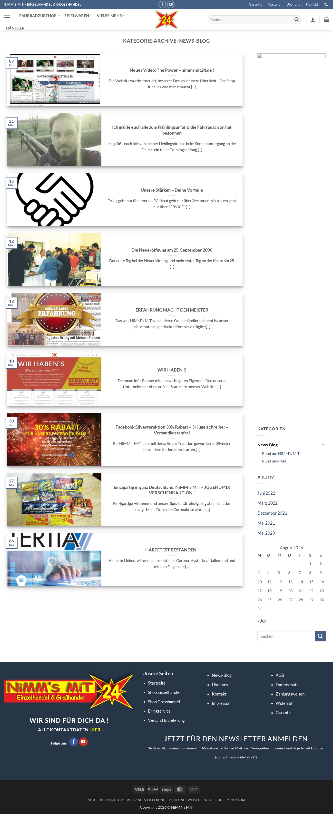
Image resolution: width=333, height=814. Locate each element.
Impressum (222, 703)
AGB (280, 675)
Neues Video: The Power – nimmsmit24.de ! (172, 70)
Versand (274, 4)
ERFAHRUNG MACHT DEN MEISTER (172, 310)
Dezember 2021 (272, 513)
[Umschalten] (323, 445)
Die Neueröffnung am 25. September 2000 (171, 250)
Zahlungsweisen (290, 693)
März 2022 (267, 503)
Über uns (293, 4)
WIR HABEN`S (171, 370)
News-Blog (267, 444)
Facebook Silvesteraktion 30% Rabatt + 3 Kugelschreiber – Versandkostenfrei (172, 429)
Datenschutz (287, 684)
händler (15, 28)
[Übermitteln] (296, 19)
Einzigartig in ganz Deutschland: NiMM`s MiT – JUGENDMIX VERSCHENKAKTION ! (172, 489)
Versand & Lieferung (166, 720)
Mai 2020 (266, 533)
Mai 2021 (266, 523)
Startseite (157, 683)
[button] (7, 16)
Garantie (255, 4)
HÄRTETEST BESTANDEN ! (172, 549)
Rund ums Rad (274, 461)
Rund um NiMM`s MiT (281, 453)
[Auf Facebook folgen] (162, 5)
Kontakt (312, 4)
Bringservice (159, 711)
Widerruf (284, 703)
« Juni (262, 621)
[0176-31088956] (326, 4)
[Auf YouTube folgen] (171, 5)
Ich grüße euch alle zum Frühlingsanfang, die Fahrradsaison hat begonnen (172, 129)
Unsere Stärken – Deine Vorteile (172, 190)
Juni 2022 (266, 493)
